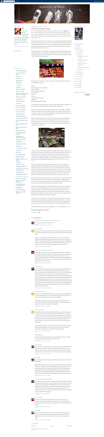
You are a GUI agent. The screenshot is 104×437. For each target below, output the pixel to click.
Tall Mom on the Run (21, 97)
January (79, 76)
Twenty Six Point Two (21, 109)
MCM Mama (19, 78)
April (79, 54)
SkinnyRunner (19, 80)
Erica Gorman (38, 309)
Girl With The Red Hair (21, 70)
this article (55, 206)
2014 (77, 46)
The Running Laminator (21, 174)
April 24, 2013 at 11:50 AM (43, 225)
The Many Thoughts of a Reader (42, 379)
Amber (36, 357)
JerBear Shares (19, 99)
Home (51, 426)
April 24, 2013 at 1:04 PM (42, 331)
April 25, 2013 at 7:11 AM (42, 406)
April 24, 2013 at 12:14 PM (43, 288)
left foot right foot (20, 172)
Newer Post (33, 426)
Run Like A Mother (20, 89)
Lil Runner (18, 162)
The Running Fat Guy (21, 116)
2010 (77, 83)
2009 (77, 85)
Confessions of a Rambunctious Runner (21, 136)
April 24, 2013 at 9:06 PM (42, 393)
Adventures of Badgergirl (22, 118)
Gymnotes (18, 76)
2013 (77, 48)
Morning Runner (52, 6)
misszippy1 (18, 87)
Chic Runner (19, 82)
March (79, 72)
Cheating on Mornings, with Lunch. (82, 60)
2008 (77, 87)
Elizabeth (37, 344)
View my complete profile (21, 46)
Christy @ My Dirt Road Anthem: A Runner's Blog (46, 220)
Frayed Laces (19, 150)
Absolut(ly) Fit (19, 141)
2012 (77, 79)
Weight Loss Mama (20, 164)
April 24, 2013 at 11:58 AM (43, 246)
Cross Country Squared (21, 148)
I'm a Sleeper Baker (20, 107)
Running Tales (19, 187)
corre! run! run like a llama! (21, 73)
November (80, 50)
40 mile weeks (80, 69)
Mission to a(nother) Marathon (20, 181)
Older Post (69, 426)
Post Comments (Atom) (42, 429)
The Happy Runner (20, 114)
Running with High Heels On (21, 124)
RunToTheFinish (38, 291)
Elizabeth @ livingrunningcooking (42, 250)
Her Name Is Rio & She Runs (21, 127)
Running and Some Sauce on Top (21, 159)
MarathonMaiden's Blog (21, 166)
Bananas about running (21, 178)
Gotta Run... (18, 146)
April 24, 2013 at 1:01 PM (42, 306)
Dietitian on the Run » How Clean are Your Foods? (22, 94)
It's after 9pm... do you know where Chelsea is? (22, 169)
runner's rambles (20, 91)
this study (68, 206)
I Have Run (18, 103)
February (80, 74)
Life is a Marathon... (20, 111)
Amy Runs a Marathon (21, 144)
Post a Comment (34, 423)
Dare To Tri (18, 152)
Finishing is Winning (20, 130)
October (79, 52)
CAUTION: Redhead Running (20, 133)
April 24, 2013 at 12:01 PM (43, 263)
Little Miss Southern (20, 189)
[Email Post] (39, 212)
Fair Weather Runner (21, 154)
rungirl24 (37, 266)
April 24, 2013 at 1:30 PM (42, 340)
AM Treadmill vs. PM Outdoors (82, 64)
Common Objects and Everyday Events (21, 184)
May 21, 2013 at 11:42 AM (42, 419)
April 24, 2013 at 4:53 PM (42, 354)
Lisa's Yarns (19, 85)
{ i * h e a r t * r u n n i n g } (22, 176)
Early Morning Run (20, 105)
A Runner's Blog (19, 156)
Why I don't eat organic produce (40, 29)
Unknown (37, 228)
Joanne (36, 410)
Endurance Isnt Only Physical (20, 192)
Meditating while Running (83, 67)
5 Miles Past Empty (20, 101)
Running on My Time (21, 139)
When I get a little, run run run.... (22, 120)
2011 (77, 81)
